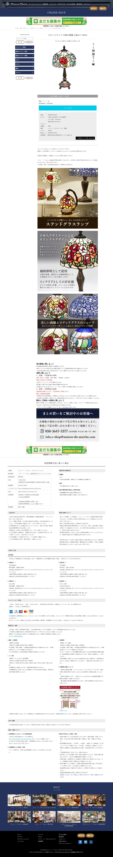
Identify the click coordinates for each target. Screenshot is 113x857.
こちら (31, 503)
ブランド (19, 836)
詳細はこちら (63, 710)
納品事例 (79, 4)
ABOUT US (61, 4)
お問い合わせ (62, 841)
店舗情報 (45, 4)
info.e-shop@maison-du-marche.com (20, 739)
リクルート (87, 4)
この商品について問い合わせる (85, 138)
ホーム (19, 834)
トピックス (52, 4)
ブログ (40, 836)
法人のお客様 (71, 4)
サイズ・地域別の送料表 (16, 636)
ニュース (40, 834)
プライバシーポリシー (65, 843)
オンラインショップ (35, 4)
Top (109, 853)
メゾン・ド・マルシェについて (47, 839)
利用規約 (73, 852)
